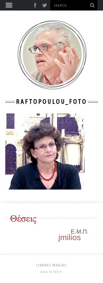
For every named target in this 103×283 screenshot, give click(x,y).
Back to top (50, 272)
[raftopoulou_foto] (45, 188)
